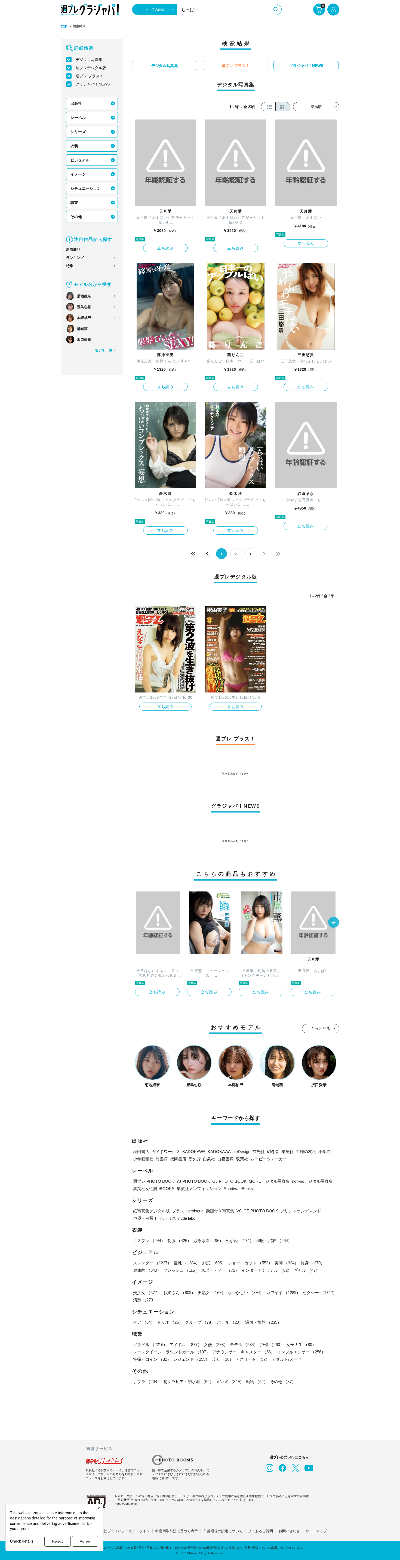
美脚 (287, 1263)
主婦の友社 (306, 1151)
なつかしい (246, 1292)
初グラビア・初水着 (188, 1381)
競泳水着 (208, 1240)
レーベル (78, 117)
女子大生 (301, 1344)
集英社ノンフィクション (199, 1188)
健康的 (147, 1270)
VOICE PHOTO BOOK (257, 1211)
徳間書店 (178, 1159)
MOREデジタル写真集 (269, 1181)
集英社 (287, 1151)
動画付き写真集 (220, 1211)
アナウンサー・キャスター (243, 1352)
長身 (313, 1263)
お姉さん (179, 1292)
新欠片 (195, 1159)
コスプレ (149, 1240)
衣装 (74, 146)
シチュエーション (85, 188)
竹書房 (162, 1159)
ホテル (230, 1322)
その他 (76, 216)
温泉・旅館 (263, 1322)
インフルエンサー (301, 1352)
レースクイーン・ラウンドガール (171, 1352)
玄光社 (259, 1151)
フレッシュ (181, 1270)
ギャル (307, 1270)
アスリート (253, 1359)
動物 (257, 1381)
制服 (179, 1240)
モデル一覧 (103, 350)
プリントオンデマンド (300, 1211)
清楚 (145, 1300)
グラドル (150, 1344)
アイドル (186, 1344)
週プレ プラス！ (89, 76)
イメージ (78, 174)
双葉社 (242, 1159)
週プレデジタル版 (91, 68)
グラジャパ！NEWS (93, 84)
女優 (216, 1344)
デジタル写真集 (89, 59)
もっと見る (321, 1028)
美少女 (147, 1292)
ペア (144, 1322)
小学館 (324, 1151)
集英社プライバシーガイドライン (123, 1531)
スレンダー (152, 1263)
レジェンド (191, 1359)
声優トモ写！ (145, 1218)
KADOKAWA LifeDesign (229, 1151)
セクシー (320, 1292)
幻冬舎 (273, 1151)
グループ (200, 1322)
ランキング (75, 258)
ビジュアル (80, 160)
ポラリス (168, 1218)
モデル (244, 1344)
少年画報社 (143, 1159)
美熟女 (212, 1292)
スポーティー (220, 1270)
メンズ (230, 1381)
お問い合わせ (289, 1531)
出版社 (76, 103)
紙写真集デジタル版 (151, 1211)
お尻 (214, 1263)
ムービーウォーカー (268, 1159)
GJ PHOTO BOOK (229, 1181)
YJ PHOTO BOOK (193, 1181)
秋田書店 (141, 1151)
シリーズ (78, 132)
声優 (272, 1344)
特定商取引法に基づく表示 (176, 1531)
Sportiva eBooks (238, 1188)
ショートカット (250, 1263)
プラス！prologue (188, 1211)
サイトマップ (316, 1531)
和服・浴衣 (274, 1240)
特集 (69, 266)
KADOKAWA (193, 1151)
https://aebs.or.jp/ (126, 1503)
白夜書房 (225, 1159)
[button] (333, 922)
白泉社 (209, 1159)
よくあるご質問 (260, 1531)
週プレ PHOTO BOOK (153, 1181)
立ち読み (165, 248)
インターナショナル (266, 1270)
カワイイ (283, 1292)
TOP (64, 26)
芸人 (222, 1359)
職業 (74, 202)
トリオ (170, 1322)
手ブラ (147, 1381)
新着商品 (73, 249)
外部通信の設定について (223, 1531)
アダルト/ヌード (286, 1359)
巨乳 (187, 1263)
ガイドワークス (166, 1151)
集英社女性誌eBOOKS (153, 1188)
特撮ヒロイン (152, 1359)
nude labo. (187, 1218)
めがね (240, 1240)
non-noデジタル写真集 (312, 1181)
